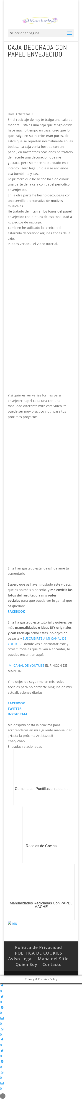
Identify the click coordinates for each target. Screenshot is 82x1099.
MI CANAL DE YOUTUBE (26, 665)
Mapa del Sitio (53, 958)
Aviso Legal (20, 958)
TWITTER (14, 708)
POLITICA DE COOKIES (38, 953)
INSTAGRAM (17, 714)
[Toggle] (2, 1096)
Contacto (52, 964)
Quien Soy (26, 964)
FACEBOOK (16, 611)
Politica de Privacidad (38, 947)
